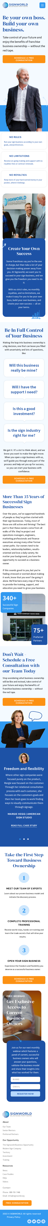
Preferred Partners (11, 1134)
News (5, 1170)
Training (6, 1160)
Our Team (7, 1126)
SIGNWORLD (16, 1213)
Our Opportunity (11, 1140)
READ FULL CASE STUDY (24, 825)
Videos (5, 1181)
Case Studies (8, 1174)
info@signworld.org (16, 1196)
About (6, 1122)
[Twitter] (34, 1221)
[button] (20, 839)
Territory (6, 1152)
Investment (7, 1156)
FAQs (5, 1178)
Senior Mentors (9, 1130)
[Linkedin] (43, 1221)
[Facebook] (29, 1221)
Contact (6, 1187)
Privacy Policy (13, 1217)
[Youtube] (39, 1221)
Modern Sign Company (12, 1148)
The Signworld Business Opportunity (18, 1145)
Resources (8, 1165)
